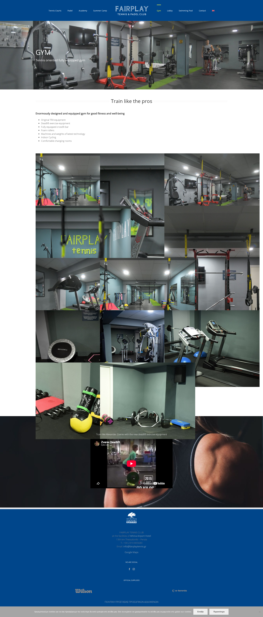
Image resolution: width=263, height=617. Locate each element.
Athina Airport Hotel (140, 535)
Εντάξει (200, 612)
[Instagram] (134, 569)
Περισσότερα (219, 612)
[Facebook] (129, 569)
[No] (259, 611)
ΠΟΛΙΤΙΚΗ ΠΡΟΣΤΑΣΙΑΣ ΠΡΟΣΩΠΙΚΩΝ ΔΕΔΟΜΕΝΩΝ (131, 601)
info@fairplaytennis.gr (134, 546)
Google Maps (131, 552)
